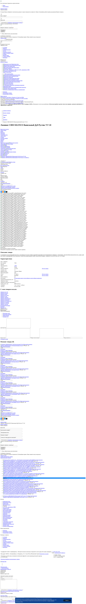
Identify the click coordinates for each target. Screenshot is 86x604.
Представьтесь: (67, 337)
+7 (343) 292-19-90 (8, 39)
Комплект (3, 146)
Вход (4, 5)
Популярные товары (7, 92)
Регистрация (5, 6)
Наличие (2, 153)
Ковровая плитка (6, 516)
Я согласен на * (12, 589)
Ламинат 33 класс (4, 293)
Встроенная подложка (5, 305)
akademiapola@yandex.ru (60, 552)
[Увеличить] (13, 156)
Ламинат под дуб (4, 292)
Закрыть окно (3, 38)
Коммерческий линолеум (8, 524)
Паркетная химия (7, 514)
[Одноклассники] (3, 192)
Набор (2, 145)
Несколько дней (6, 313)
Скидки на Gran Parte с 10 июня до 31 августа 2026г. (16, 98)
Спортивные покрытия (8, 521)
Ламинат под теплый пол (6, 301)
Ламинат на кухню (5, 295)
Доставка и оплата (7, 52)
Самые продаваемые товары (7, 456)
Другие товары (45, 268)
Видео (2, 155)
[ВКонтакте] (1, 192)
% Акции (5, 47)
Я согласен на (12, 22)
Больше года (5, 316)
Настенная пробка (7, 518)
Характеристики (4, 148)
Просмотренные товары (6, 457)
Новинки (5, 91)
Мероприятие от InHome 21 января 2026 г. (14, 103)
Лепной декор (6, 525)
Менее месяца (6, 315)
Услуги (4, 50)
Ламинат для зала (4, 304)
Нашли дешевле (11, 187)
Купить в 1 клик (11, 185)
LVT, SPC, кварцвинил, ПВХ (9, 507)
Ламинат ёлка (6, 508)
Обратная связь (4, 567)
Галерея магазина (7, 49)
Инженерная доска (7, 502)
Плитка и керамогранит (8, 526)
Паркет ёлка (5, 503)
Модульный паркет (7, 510)
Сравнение (10, 350)
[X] (6, 192)
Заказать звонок (4, 8)
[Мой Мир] (5, 192)
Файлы (2, 154)
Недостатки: (3, 337)
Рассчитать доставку (14, 188)
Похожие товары (4, 151)
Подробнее (3, 349)
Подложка (5, 519)
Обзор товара (3, 143)
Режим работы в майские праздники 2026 (14, 100)
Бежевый (2, 306)
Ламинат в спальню (5, 302)
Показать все (3, 307)
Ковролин (5, 513)
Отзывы (4, 54)
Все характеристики (5, 165)
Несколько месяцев (7, 314)
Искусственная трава (7, 517)
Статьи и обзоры (6, 56)
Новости (5, 48)
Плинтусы (5, 520)
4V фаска (2, 181)
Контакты (5, 57)
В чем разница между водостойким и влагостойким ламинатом (28, 278)
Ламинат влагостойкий (6, 298)
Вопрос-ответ (6, 55)
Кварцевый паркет (7, 522)
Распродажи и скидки (7, 94)
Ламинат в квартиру (5, 299)
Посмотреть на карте (44, 553)
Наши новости (4, 96)
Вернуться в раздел (5, 142)
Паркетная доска (6, 501)
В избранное (3, 351)
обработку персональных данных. (15, 22)
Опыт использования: (5, 311)
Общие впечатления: (34, 337)
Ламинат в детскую (5, 303)
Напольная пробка (7, 511)
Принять (67, 600)
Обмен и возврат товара (8, 53)
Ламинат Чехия (4, 294)
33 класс (2, 172)
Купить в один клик (14, 591)
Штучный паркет (6, 504)
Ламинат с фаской (4, 297)
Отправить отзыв (4, 339)
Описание (3, 147)
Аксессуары (3, 149)
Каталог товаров (4, 62)
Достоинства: (3, 327)
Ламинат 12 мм (4, 296)
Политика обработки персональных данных (10, 559)
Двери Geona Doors (7, 509)
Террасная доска (6, 512)
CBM (2, 167)
